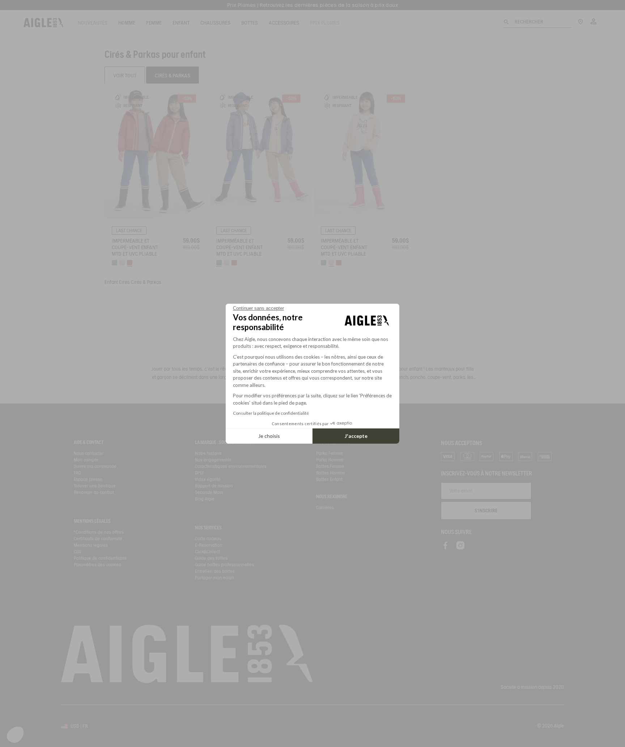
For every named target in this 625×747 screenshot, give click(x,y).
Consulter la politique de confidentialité (271, 413)
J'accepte (356, 436)
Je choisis (269, 436)
